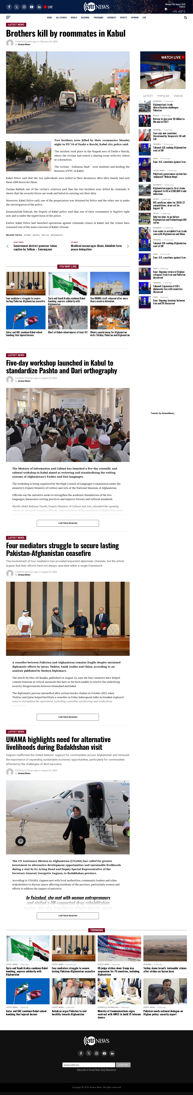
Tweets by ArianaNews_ (163, 413)
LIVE (144, 17)
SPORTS (123, 17)
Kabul (182, 6)
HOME (49, 17)
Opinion (134, 17)
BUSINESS (112, 17)
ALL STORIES (61, 17)
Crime (28, 235)
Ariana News (24, 44)
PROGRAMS (98, 17)
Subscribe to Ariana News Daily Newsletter (96, 1070)
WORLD (74, 17)
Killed (46, 235)
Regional (85, 17)
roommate (57, 235)
